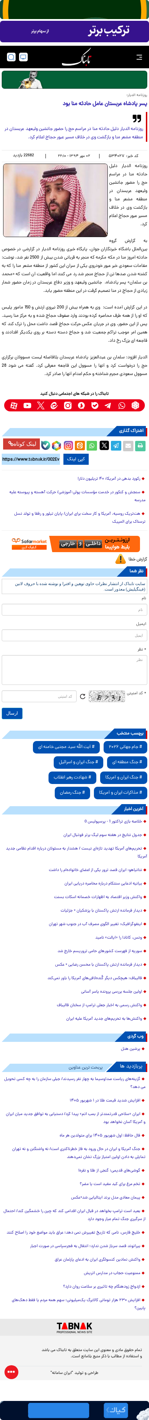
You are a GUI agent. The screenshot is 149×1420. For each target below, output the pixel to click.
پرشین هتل (130, 1049)
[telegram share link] (116, 446)
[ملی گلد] (74, 9)
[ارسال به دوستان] (128, 446)
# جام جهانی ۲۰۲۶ (125, 747)
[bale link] (94, 405)
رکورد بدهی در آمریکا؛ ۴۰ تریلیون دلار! (109, 479)
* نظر (142, 650)
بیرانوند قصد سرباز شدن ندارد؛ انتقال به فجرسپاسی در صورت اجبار (85, 1246)
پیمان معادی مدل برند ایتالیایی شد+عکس (105, 1198)
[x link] (40, 405)
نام (144, 598)
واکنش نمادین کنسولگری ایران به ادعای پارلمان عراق (97, 1260)
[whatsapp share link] (92, 446)
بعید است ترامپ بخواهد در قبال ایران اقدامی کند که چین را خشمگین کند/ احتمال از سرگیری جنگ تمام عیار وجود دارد (74, 1215)
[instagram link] (67, 405)
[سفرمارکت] (74, 544)
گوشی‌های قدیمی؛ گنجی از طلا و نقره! (109, 1171)
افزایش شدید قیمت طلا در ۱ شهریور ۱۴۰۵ (105, 1101)
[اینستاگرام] (67, 444)
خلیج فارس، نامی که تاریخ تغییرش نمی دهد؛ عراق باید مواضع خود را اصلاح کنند (73, 1233)
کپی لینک (76, 459)
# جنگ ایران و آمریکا (123, 777)
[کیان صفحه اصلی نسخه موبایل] (74, 1410)
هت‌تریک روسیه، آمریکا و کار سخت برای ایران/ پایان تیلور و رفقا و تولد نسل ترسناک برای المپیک (80, 518)
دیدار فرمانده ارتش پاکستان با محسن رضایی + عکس (98, 965)
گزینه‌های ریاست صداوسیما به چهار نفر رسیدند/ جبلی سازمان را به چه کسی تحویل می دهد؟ (75, 1083)
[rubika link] (135, 405)
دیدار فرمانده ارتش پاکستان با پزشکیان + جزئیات (101, 911)
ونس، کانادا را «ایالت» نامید (118, 938)
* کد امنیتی (136, 693)
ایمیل (141, 624)
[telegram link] (108, 405)
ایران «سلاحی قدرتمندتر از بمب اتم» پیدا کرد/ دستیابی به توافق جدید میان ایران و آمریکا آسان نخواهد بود (76, 1118)
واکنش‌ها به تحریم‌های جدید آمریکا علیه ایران (104, 1019)
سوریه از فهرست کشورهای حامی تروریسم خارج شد (100, 951)
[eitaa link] (54, 405)
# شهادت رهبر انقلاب (72, 777)
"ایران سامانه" (62, 1373)
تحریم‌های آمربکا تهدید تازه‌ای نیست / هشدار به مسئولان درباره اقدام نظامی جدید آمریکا (76, 853)
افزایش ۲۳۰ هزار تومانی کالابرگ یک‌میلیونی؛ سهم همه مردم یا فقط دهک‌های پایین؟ (79, 1304)
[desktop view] (23, 57)
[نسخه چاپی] (140, 446)
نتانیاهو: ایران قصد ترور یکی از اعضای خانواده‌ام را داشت (95, 870)
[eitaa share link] (79, 446)
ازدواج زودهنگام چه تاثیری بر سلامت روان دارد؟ (101, 1287)
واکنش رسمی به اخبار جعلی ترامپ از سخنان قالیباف (99, 1005)
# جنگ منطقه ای (127, 762)
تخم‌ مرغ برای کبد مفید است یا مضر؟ (110, 1184)
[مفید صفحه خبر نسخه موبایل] (74, 31)
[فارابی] (74, 80)
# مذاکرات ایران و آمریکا (120, 793)
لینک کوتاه (25, 444)
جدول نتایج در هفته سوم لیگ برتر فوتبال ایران (102, 835)
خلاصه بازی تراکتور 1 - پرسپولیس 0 (113, 822)
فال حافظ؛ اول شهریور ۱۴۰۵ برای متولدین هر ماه (100, 1136)
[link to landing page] (76, 57)
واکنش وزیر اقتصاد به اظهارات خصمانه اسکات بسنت (98, 897)
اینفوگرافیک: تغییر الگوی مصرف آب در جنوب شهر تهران (95, 924)
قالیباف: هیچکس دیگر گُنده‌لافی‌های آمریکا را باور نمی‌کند (94, 978)
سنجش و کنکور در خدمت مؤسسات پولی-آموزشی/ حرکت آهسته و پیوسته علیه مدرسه (77, 496)
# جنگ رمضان (72, 793)
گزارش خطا (138, 559)
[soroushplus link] (81, 405)
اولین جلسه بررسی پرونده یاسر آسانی (111, 992)
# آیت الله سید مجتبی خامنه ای (66, 747)
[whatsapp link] (121, 405)
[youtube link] (27, 405)
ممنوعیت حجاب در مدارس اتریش (112, 1273)
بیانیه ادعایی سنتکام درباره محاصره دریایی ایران (103, 884)
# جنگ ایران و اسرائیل (78, 762)
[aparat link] (13, 405)
